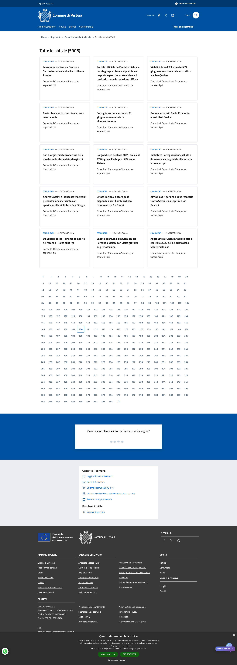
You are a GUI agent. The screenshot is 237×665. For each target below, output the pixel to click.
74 (121, 296)
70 (92, 296)
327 (58, 381)
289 (73, 368)
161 (163, 322)
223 (178, 342)
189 (73, 335)
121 (163, 309)
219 (148, 342)
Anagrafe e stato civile (88, 562)
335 (118, 381)
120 (156, 309)
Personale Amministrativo (50, 587)
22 (50, 283)
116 (126, 309)
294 (111, 368)
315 (118, 375)
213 (103, 342)
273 (103, 362)
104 (187, 303)
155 (118, 322)
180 (156, 329)
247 (58, 355)
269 (73, 362)
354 (111, 388)
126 (50, 316)
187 (58, 335)
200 (156, 335)
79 (157, 296)
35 (142, 283)
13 (136, 276)
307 (58, 375)
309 (73, 375)
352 (96, 388)
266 (50, 362)
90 (85, 303)
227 (58, 349)
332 (96, 381)
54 (128, 289)
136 (126, 316)
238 (141, 349)
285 (43, 368)
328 (65, 381)
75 (128, 296)
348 (65, 388)
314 (111, 375)
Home (44, 37)
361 (163, 388)
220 (156, 342)
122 (171, 309)
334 (111, 381)
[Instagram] (171, 15)
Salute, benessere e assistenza (133, 582)
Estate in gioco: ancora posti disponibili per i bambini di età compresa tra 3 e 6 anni (114, 201)
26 (78, 283)
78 (149, 296)
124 (186, 309)
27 (85, 283)
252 (96, 355)
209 (73, 342)
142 (171, 316)
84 (42, 303)
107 (58, 309)
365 (43, 395)
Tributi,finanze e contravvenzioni (134, 572)
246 (50, 355)
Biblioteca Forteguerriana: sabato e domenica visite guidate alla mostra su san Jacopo (171, 159)
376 (126, 395)
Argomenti (55, 37)
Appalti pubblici (85, 582)
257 (133, 355)
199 (148, 335)
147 (58, 322)
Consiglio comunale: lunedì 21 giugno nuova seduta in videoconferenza (114, 117)
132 (96, 316)
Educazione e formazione (130, 562)
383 (178, 395)
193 (103, 335)
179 (149, 329)
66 (64, 296)
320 (156, 375)
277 (133, 362)
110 (80, 309)
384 (186, 395)
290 (80, 368)
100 (157, 303)
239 (148, 349)
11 (122, 276)
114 (111, 309)
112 (96, 309)
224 (186, 342)
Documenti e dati (46, 592)
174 (111, 329)
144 (186, 316)
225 (43, 349)
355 (118, 388)
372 (96, 395)
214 (111, 342)
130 (80, 316)
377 (133, 395)
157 (133, 322)
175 (118, 329)
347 (58, 388)
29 (99, 283)
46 (71, 289)
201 (163, 335)
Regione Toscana (45, 3)
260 (156, 355)
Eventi (163, 591)
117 (133, 309)
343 (178, 381)
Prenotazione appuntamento (91, 606)
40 (178, 283)
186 (50, 335)
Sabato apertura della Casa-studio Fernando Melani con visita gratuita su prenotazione (117, 243)
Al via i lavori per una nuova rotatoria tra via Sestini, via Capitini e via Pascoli (171, 201)
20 (186, 276)
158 (141, 322)
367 (58, 395)
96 (128, 303)
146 (50, 322)
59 (164, 289)
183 (179, 329)
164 (186, 322)
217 (133, 342)
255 (118, 355)
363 (178, 388)
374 (111, 395)
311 (88, 375)
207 (58, 342)
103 (179, 303)
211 (88, 342)
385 (43, 401)
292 (96, 368)
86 (57, 303)
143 (178, 316)
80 (164, 296)
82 (178, 296)
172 (96, 329)
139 (148, 316)
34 (135, 283)
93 (107, 303)
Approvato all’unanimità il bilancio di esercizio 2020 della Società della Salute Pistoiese (171, 243)
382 (171, 395)
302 (171, 368)
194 (111, 335)
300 (156, 368)
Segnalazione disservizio (89, 611)
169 (73, 329)
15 (151, 276)
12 (129, 276)
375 (118, 395)
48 (85, 289)
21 (42, 283)
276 (126, 362)
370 (80, 395)
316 (126, 375)
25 (71, 283)
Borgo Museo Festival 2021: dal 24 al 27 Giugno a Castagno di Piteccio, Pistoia (118, 159)
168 (65, 329)
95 (121, 303)
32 (121, 283)
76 (135, 296)
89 (78, 303)
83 (185, 296)
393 (103, 401)
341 (163, 381)
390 (80, 401)
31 (114, 283)
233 (103, 349)
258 (141, 355)
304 (186, 368)
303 (178, 368)
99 (149, 303)
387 (58, 401)
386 (50, 401)
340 (156, 381)
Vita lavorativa (85, 572)
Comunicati (48, 61)
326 (50, 381)
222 (171, 342)
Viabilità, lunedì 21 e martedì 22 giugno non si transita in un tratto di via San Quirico (171, 71)
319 (148, 375)
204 (186, 335)
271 (88, 362)
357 (133, 388)
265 (43, 362)
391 (88, 401)
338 (141, 381)
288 (65, 368)
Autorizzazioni (125, 587)
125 (43, 316)
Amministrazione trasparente (132, 606)
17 (165, 276)
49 (92, 289)
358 (141, 388)
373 (103, 395)
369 (73, 395)
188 (65, 335)
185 (43, 335)
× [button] (234, 635)
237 (133, 349)
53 (121, 289)
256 (126, 355)
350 (80, 388)
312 (96, 375)
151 (88, 322)
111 (88, 309)
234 (111, 349)
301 (163, 368)
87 (64, 303)
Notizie (163, 562)
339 (148, 381)
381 (163, 395)
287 (58, 368)
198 (141, 335)
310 (80, 375)
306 (50, 375)
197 (133, 335)
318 (141, 375)
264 (186, 355)
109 (73, 309)
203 (178, 335)
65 (57, 296)
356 (126, 388)
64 (50, 296)
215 (118, 342)
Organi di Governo (46, 562)
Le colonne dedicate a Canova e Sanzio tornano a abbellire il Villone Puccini (63, 71)
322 (171, 375)
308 (65, 375)
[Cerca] (196, 15)
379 (148, 395)
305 (43, 375)
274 (111, 362)
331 (88, 381)
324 (186, 375)
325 (43, 381)
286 (50, 368)
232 (96, 349)
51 (107, 289)
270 (80, 362)
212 (96, 342)
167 (58, 329)
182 (171, 329)
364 (186, 388)
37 (157, 283)
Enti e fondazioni (45, 577)
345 (43, 388)
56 (142, 289)
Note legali (124, 616)
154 (111, 322)
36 (149, 283)
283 (178, 362)
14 (144, 276)
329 (73, 381)
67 (71, 296)
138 (141, 316)
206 (50, 342)
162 (171, 322)
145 (43, 322)
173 (103, 329)
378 (141, 395)
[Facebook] (157, 15)
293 (103, 368)
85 (50, 303)
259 (148, 355)
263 (178, 355)
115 (118, 309)
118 (141, 309)
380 (156, 395)
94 (114, 303)
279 (148, 362)
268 (65, 362)
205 (43, 342)
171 (88, 329)
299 (148, 368)
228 (65, 349)
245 (43, 355)
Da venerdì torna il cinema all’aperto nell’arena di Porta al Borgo (64, 241)
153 (103, 322)
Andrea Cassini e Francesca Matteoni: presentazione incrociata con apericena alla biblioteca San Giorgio (64, 201)
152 (96, 322)
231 (88, 349)
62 (185, 289)
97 (135, 303)
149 (73, 322)
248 (65, 355)
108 (65, 309)
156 (126, 322)
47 (78, 289)
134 (111, 316)
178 (141, 329)
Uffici (40, 572)
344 (186, 381)
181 (164, 329)
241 (163, 349)
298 (141, 368)
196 (126, 335)
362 (171, 388)
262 (171, 355)
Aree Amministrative (47, 567)
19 (179, 276)
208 (65, 342)
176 (126, 329)
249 (73, 355)
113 (103, 309)
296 (126, 368)
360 (156, 388)
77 (142, 296)
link (144, 648)
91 (92, 303)
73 (114, 296)
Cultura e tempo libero (88, 567)
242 (171, 349)
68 (78, 296)
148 (65, 322)
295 (118, 368)
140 (156, 316)
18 (172, 276)
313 (103, 375)
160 (156, 322)
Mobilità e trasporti (87, 592)
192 (96, 335)
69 (85, 296)
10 (115, 276)
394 (111, 401)
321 (163, 375)
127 (58, 316)
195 (118, 335)
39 (171, 283)
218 (141, 342)
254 (111, 355)
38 (164, 283)
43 (50, 289)
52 (114, 289)
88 (71, 303)
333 (103, 381)
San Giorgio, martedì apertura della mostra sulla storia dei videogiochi (63, 157)
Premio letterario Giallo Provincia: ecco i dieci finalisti (170, 115)
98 (142, 303)
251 (88, 355)
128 (65, 316)
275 (118, 362)
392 (96, 401)
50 (99, 289)
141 (163, 316)
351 (88, 388)
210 (80, 342)
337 (133, 381)
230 (80, 349)
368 (65, 395)
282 (171, 362)
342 (171, 381)
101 (164, 303)
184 (186, 329)
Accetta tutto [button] (108, 654)
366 (50, 395)
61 (178, 289)
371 (88, 395)
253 (103, 355)
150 (80, 322)
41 (185, 283)
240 (156, 349)
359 (148, 388)
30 (107, 283)
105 (43, 309)
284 (186, 362)
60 (171, 289)
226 (50, 349)
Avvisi (162, 572)
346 (50, 388)
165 (43, 329)
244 (186, 349)
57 (149, 289)
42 (42, 289)
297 (133, 368)
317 (133, 375)
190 (80, 335)
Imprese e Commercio (88, 577)
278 (141, 362)
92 (99, 303)
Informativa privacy (128, 611)
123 (178, 309)
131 (88, 316)
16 (158, 276)
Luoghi (163, 586)
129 (73, 316)
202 (171, 335)
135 (118, 316)
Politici (41, 582)
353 (103, 388)
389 (73, 401)
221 (163, 342)
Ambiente (123, 577)
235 (118, 349)
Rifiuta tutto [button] (129, 654)
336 (126, 381)
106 (50, 309)
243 (178, 349)
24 (64, 283)
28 (92, 283)
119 (148, 309)
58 (157, 289)
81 (171, 296)
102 (172, 303)
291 (88, 368)
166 (50, 329)
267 (58, 362)
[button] (118, 660)
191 (88, 335)
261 (163, 355)
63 (42, 296)
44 (57, 289)
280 (156, 362)
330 (80, 381)
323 (178, 375)
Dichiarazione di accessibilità (132, 621)
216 (126, 342)
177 (134, 329)
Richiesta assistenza (87, 621)
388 (65, 401)
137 (133, 316)
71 (99, 296)
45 (64, 289)
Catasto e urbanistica (88, 587)
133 (103, 316)
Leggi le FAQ (84, 616)
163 (178, 322)
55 (135, 289)
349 (73, 388)
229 (73, 349)
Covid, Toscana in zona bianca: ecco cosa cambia (63, 115)
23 (57, 283)
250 (80, 355)
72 (107, 296)
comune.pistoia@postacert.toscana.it (56, 631)
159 (148, 322)
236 (126, 349)
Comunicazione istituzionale (77, 37)
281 (163, 362)
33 (128, 283)
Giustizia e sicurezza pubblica (132, 567)
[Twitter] (164, 15)
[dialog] (118, 648)
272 (96, 362)
